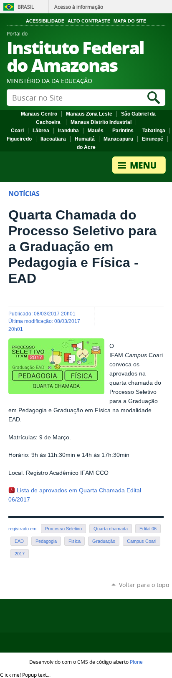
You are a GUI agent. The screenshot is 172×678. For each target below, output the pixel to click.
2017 (20, 553)
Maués (96, 131)
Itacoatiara (53, 139)
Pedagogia (46, 541)
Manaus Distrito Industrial (101, 122)
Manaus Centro (39, 114)
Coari (17, 131)
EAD (19, 541)
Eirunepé (152, 139)
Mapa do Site (130, 20)
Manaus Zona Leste (89, 114)
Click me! (25, 674)
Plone (136, 661)
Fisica (74, 541)
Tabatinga (153, 131)
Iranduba (68, 131)
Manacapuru (118, 139)
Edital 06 (148, 528)
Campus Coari (141, 541)
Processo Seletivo (63, 528)
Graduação (103, 541)
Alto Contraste (89, 20)
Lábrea (41, 131)
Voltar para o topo (144, 585)
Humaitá (85, 139)
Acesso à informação (78, 6)
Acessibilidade (45, 20)
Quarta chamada (111, 528)
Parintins (123, 131)
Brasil (26, 6)
